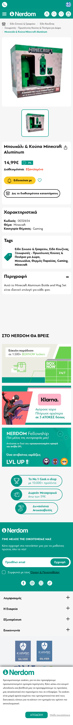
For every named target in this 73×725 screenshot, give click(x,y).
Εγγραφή (59, 562)
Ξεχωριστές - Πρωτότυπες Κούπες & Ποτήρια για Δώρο (32, 28)
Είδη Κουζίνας (47, 23)
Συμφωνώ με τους (34, 572)
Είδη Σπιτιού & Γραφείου (22, 23)
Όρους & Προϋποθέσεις (45, 572)
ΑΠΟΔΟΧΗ (36, 715)
